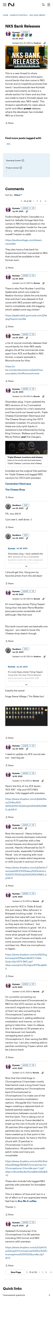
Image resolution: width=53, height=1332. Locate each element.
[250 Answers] (26, 35)
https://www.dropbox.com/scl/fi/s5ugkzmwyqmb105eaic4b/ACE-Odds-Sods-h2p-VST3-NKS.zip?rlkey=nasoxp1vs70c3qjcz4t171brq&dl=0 (26, 961)
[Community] (11, 4)
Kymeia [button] (16, 32)
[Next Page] (40, 201)
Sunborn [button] (37, 43)
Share (9, 123)
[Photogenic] (14, 35)
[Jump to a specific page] (45, 201)
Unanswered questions (26, 1295)
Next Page (16, 1272)
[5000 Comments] (30, 35)
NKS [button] (8, 144)
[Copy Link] (44, 43)
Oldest (17, 195)
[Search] (43, 4)
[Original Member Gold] (18, 35)
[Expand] (26, 566)
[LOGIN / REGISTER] (48, 4)
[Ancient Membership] (22, 35)
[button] (8, 34)
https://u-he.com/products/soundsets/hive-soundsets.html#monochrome (24, 370)
